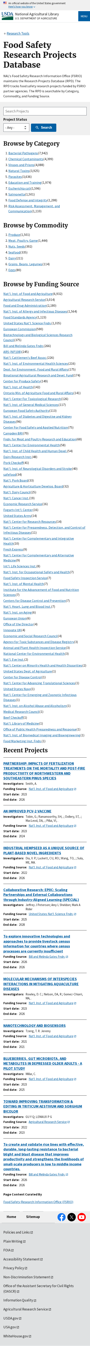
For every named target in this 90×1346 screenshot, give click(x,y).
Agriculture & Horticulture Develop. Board (33, 486)
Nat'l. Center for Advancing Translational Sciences (39, 683)
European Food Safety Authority (26, 410)
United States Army (17, 516)
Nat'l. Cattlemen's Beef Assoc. (25, 357)
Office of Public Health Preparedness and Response (39, 729)
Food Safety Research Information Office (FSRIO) (38, 1202)
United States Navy (17, 689)
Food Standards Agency (19, 317)
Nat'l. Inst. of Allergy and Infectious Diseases (35, 311)
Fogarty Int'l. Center (18, 510)
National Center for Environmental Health (34, 653)
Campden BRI (13, 433)
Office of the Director (18, 624)
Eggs (11, 270)
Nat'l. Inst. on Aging (17, 612)
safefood (9, 474)
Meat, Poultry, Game (23, 240)
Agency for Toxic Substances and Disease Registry (38, 642)
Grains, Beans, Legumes (25, 264)
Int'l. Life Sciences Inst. (19, 566)
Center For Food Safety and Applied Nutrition (35, 427)
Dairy (12, 258)
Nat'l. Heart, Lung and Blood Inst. (27, 606)
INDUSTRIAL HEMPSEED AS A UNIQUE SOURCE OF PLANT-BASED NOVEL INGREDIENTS (43, 850)
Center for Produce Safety (21, 381)
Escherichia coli (19, 188)
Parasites (15, 176)
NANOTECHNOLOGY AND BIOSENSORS (34, 1025)
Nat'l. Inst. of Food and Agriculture (28, 294)
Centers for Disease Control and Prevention (34, 600)
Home (11, 1216)
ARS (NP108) (12, 352)
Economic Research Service (22, 504)
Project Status (15, 119)
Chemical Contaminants (25, 159)
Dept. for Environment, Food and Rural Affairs (35, 369)
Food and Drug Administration (24, 305)
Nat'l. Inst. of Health (18, 387)
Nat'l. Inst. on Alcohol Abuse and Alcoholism (35, 706)
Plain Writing (12, 1241)
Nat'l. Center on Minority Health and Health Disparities (42, 665)
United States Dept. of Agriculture (27, 671)
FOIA (6, 1250)
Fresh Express (13, 549)
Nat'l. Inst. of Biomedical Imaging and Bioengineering (41, 735)
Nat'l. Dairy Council (17, 492)
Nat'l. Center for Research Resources (29, 521)
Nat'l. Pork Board (15, 480)
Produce (14, 234)
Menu (84, 16)
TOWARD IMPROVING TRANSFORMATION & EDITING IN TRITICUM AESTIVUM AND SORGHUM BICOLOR (42, 1106)
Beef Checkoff (13, 717)
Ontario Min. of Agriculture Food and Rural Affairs (38, 393)
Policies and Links (16, 1232)
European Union (14, 618)
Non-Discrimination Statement (26, 1277)
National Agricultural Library (37, 14)
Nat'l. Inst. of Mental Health (23, 584)
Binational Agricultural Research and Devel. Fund (38, 375)
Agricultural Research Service (24, 299)
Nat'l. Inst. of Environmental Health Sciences (35, 363)
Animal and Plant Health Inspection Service (34, 648)
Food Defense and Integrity (27, 200)
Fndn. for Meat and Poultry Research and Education (39, 439)
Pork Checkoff (13, 463)
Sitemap (33, 1216)
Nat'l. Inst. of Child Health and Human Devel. (35, 451)
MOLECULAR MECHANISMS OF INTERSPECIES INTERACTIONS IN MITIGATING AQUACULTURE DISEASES (41, 983)
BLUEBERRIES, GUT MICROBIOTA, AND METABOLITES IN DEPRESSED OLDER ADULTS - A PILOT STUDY (42, 1063)
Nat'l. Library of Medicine (21, 723)
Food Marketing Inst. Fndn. (22, 741)
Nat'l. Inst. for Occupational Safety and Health (36, 572)
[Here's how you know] (45, 5)
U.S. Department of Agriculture (36, 18)
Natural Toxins (19, 171)
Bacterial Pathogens (23, 153)
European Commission (19, 329)
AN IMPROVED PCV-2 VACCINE (27, 811)
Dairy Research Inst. (17, 457)
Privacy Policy (13, 1268)
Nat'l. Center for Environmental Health (31, 445)
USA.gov (9, 1327)
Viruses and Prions (21, 165)
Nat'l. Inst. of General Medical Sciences (30, 405)
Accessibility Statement (21, 1259)
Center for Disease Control (22, 677)
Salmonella (16, 194)
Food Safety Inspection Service (25, 578)
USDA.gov (10, 1318)
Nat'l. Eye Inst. (13, 659)
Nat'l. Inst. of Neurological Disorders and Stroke (37, 468)
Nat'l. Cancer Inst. (16, 498)
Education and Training (24, 182)
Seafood (14, 252)
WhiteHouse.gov (15, 1336)
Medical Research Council (21, 711)
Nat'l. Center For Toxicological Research (32, 399)
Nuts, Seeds (16, 246)
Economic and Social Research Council (30, 636)
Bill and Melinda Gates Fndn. (23, 346)
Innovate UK (12, 630)
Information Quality (18, 1300)
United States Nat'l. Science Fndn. (27, 323)
